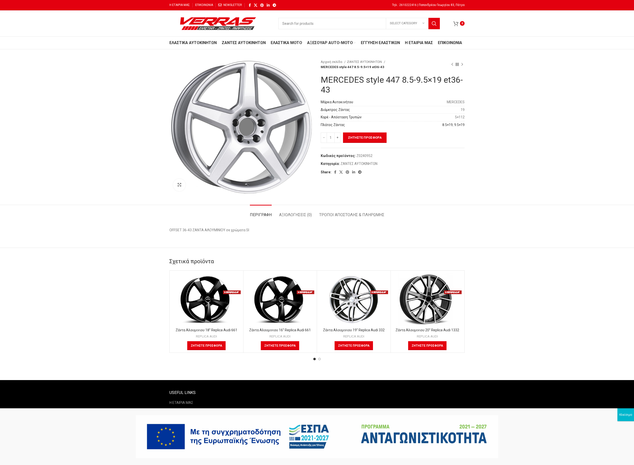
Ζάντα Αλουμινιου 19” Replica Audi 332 (354, 330)
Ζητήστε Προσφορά (365, 137)
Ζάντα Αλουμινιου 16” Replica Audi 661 (280, 330)
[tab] (261, 212)
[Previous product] (452, 64)
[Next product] (462, 64)
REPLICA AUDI (206, 336)
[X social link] (255, 5)
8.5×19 (447, 125)
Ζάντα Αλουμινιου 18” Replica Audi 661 (206, 330)
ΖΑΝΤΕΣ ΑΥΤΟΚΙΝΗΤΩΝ (365, 62)
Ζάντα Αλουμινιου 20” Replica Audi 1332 (427, 330)
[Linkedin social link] (268, 5)
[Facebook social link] (249, 5)
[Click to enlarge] (179, 185)
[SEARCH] (434, 23)
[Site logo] (218, 23)
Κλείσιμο (625, 414)
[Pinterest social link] (262, 5)
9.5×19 (459, 125)
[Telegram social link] (274, 5)
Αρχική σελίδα (332, 62)
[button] (206, 345)
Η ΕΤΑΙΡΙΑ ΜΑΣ (181, 403)
